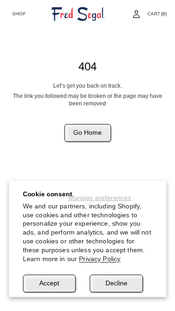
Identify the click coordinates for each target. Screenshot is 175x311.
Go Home (87, 132)
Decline (116, 283)
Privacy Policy (99, 259)
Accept (49, 283)
